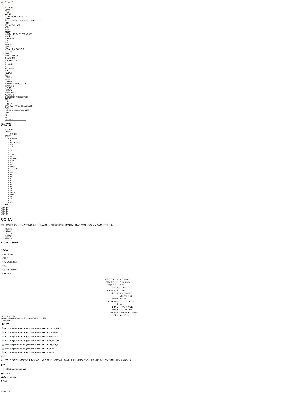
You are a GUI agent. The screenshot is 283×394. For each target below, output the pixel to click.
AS (15, 16)
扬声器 (8, 10)
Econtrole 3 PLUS (19, 84)
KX (16, 106)
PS (11, 176)
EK (6, 66)
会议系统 (8, 73)
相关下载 (8, 234)
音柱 (7, 23)
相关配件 (8, 236)
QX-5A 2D (50, 349)
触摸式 (13, 92)
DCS (7, 21)
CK (14, 21)
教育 (23, 110)
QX (37, 21)
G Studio (11, 106)
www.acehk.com (6, 388)
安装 (15, 110)
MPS (13, 38)
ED (6, 38)
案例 (7, 108)
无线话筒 (8, 77)
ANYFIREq (13, 56)
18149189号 (13, 391)
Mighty (12, 192)
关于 (7, 115)
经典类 (8, 32)
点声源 (8, 19)
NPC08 (25, 97)
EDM (7, 71)
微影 (27, 110)
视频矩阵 (8, 90)
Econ (7, 75)
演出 (11, 110)
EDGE (21, 21)
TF (42, 21)
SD (10, 88)
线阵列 (8, 14)
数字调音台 (9, 69)
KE (31, 34)
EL (17, 16)
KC (28, 34)
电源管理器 (9, 95)
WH (8, 79)
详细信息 (8, 229)
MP (11, 196)
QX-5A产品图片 (52, 336)
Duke (12, 155)
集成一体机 (9, 81)
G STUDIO (14, 168)
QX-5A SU (50, 352)
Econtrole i (9, 84)
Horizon (8, 25)
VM (18, 25)
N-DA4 (8, 60)
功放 (7, 27)
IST (6, 43)
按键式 (8, 92)
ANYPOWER (10, 34)
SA (24, 106)
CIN (6, 88)
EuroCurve (23, 16)
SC (14, 51)
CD (11, 149)
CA (17, 34)
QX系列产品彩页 (52, 341)
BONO (12, 145)
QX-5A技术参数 (52, 345)
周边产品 (8, 53)
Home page (9, 8)
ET (6, 106)
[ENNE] (141, 2)
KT (11, 186)
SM (11, 180)
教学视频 (8, 238)
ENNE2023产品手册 (53, 328)
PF (11, 174)
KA (25, 34)
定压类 (8, 40)
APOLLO (8, 51)
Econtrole (13, 159)
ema (9, 38)
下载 (7, 113)
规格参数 (8, 231)
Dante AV (8, 45)
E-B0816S (9, 97)
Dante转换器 (10, 58)
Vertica (13, 25)
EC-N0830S (17, 97)
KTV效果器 (9, 64)
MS (34, 21)
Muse (12, 194)
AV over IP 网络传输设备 (14, 49)
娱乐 (19, 110)
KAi (11, 172)
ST (11, 182)
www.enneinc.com (7, 384)
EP (23, 34)
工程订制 (8, 104)
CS (17, 21)
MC (31, 21)
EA (20, 34)
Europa (26, 21)
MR (11, 190)
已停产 (8, 136)
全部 (7, 12)
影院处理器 (9, 86)
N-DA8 (14, 60)
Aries (11, 21)
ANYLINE (9, 16)
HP (6, 62)
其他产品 (8, 99)
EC (19, 106)
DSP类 (7, 36)
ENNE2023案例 (52, 332)
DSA (28, 106)
